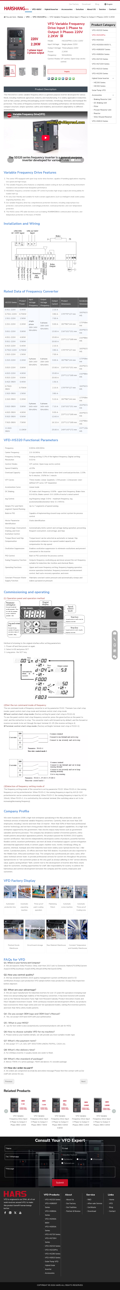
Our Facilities (71, 1207)
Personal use (68, 1163)
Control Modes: (54, 58)
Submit (60, 1182)
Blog (97, 4)
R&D (89, 1199)
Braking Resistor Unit (102, 99)
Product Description (45, 89)
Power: (51, 51)
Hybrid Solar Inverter (100, 78)
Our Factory (74, 4)
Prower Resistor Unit (102, 110)
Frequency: (52, 55)
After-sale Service (95, 1203)
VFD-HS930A (98, 40)
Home (111, 1199)
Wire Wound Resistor (103, 117)
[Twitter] (15, 1212)
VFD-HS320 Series (100, 30)
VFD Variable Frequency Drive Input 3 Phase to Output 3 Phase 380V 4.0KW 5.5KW (39, 1122)
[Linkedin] (10, 1212)
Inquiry (67, 71)
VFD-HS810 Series (100, 121)
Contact (112, 1211)
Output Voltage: (54, 48)
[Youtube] (20, 1212)
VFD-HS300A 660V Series (103, 44)
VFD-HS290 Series (100, 73)
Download (86, 4)
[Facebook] (5, 1212)
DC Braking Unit (100, 103)
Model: (50, 41)
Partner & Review (73, 1211)
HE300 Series (99, 86)
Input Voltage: (53, 44)
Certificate (92, 1207)
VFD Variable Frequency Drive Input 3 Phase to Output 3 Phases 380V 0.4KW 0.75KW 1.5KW (102, 1122)
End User (82, 1159)
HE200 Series (99, 82)
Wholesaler (97, 1159)
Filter (96, 106)
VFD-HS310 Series (100, 68)
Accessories (97, 95)
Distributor (67, 1159)
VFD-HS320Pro (98, 35)
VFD (111, 1203)
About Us (70, 1199)
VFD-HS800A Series (100, 54)
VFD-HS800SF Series (101, 49)
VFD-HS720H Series (100, 64)
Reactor (97, 113)
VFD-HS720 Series (100, 59)
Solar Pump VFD (99, 90)
